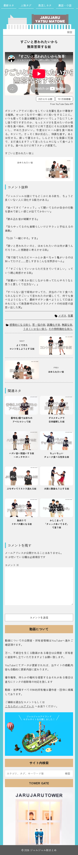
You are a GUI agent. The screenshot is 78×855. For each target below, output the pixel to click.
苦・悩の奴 (38, 324)
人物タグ (26, 5)
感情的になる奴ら (20, 324)
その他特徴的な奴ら (60, 329)
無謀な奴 (67, 324)
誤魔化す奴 (53, 324)
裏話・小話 (65, 5)
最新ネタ (8, 5)
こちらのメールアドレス (19, 706)
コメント (12, 565)
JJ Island (39, 738)
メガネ (62, 315)
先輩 (70, 315)
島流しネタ (44, 5)
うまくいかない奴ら (35, 329)
